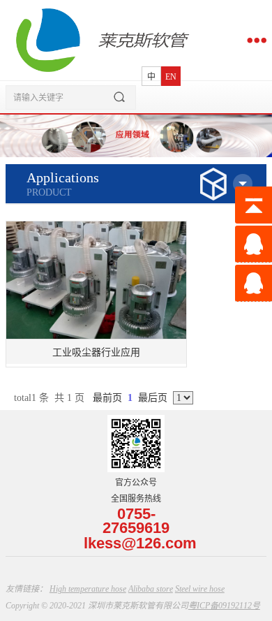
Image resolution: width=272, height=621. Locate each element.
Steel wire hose (200, 589)
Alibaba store (150, 589)
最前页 (107, 398)
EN (170, 77)
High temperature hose (88, 589)
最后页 (152, 398)
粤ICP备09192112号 (224, 606)
